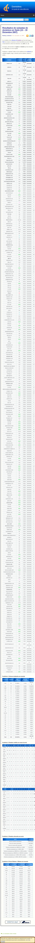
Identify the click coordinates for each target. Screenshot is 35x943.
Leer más (28, 940)
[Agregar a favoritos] (27, 35)
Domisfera (16, 6)
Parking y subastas (6, 35)
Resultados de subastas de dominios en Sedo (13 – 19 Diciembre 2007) (15, 30)
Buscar (26, 19)
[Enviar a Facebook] (32, 35)
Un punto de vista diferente (20, 9)
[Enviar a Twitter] (30, 35)
